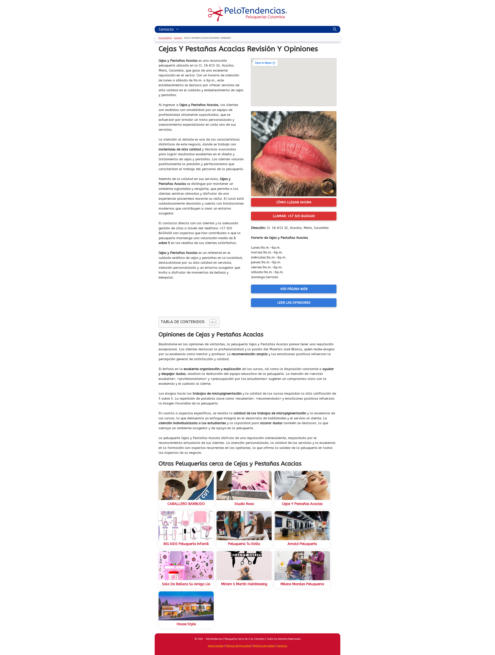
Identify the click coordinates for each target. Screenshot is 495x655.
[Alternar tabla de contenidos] (211, 322)
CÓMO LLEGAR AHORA (293, 202)
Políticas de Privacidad (238, 646)
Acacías (178, 38)
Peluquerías (165, 38)
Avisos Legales (216, 646)
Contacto (166, 29)
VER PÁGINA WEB (293, 289)
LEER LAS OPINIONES (293, 302)
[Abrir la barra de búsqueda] (335, 29)
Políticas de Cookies (264, 646)
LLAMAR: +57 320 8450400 (294, 216)
